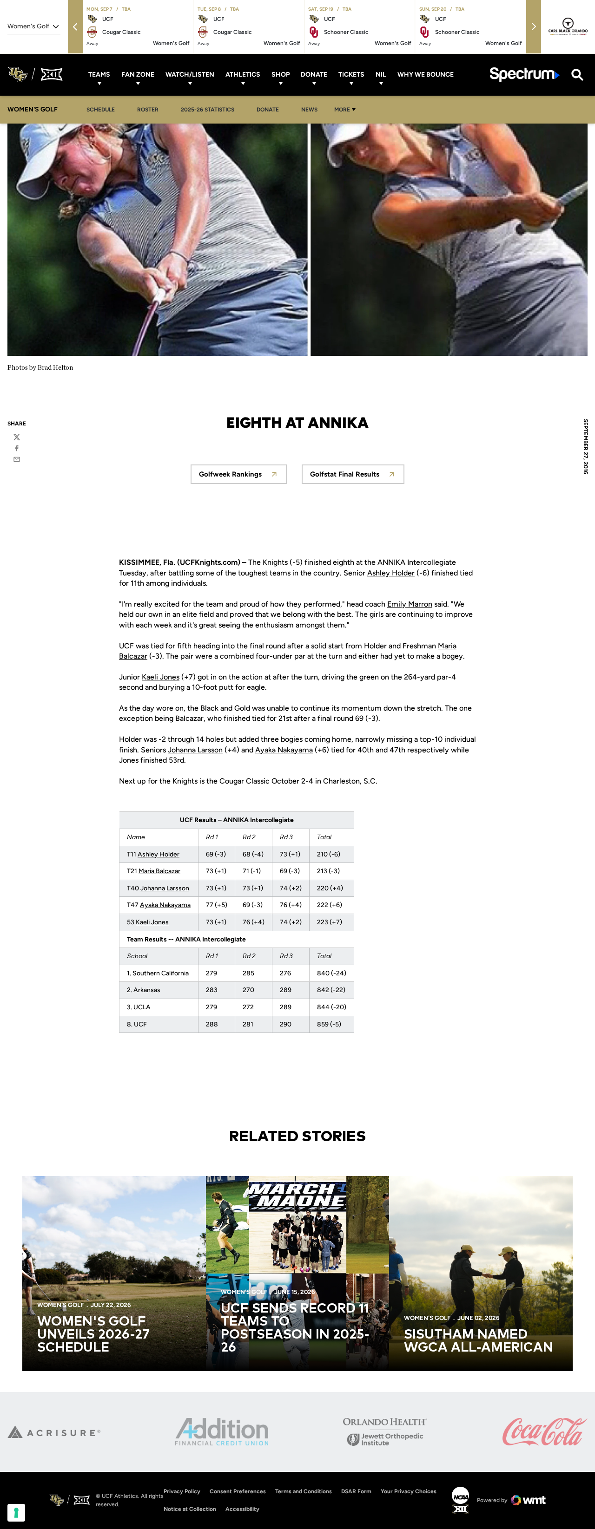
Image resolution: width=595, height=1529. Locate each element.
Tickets (351, 74)
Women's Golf (60, 1304)
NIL (381, 74)
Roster (148, 109)
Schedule (100, 109)
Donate (314, 74)
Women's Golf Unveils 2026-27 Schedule (93, 1334)
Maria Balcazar (159, 871)
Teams (99, 74)
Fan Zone (137, 74)
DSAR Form (356, 1491)
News (309, 109)
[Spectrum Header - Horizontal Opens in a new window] (525, 74)
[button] (75, 26)
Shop (280, 74)
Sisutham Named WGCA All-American (478, 1341)
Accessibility (242, 1508)
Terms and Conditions (303, 1491)
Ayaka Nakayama (284, 749)
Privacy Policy (182, 1491)
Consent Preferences (238, 1491)
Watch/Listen (189, 74)
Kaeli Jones (160, 677)
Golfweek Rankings (243, 477)
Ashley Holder (391, 572)
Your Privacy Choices (408, 1491)
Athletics (242, 74)
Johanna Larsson (195, 749)
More (342, 109)
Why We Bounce (425, 74)
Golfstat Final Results (357, 477)
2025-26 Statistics (210, 109)
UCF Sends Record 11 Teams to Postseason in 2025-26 (295, 1328)
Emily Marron (409, 604)
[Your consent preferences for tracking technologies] (16, 1513)
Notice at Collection (190, 1509)
